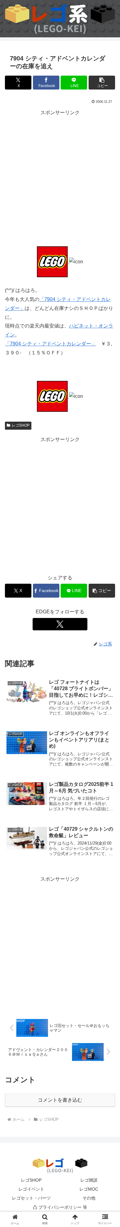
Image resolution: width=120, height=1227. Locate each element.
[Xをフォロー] (60, 624)
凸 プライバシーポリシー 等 (60, 1207)
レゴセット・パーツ (31, 1198)
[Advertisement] (60, 177)
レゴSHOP (21, 425)
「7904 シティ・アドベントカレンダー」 (50, 343)
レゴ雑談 (89, 1180)
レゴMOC (88, 1189)
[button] (102, 83)
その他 (88, 1198)
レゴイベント (31, 1189)
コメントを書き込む (60, 1100)
